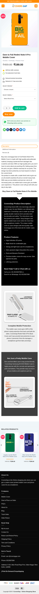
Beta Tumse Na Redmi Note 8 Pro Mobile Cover (29, 455)
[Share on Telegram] (23, 129)
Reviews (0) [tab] (5, 152)
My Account (5, 528)
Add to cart (19, 108)
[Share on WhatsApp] (4, 129)
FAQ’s (3, 504)
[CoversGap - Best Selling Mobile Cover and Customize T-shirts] (19, 6)
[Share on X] (10, 129)
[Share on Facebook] (7, 129)
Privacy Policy (6, 546)
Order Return (5, 518)
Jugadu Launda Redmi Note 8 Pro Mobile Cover (10, 455)
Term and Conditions (8, 542)
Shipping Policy (6, 539)
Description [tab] (5, 146)
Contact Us (5, 532)
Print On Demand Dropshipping (13, 571)
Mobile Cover (5, 497)
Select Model (8, 95)
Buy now (9, 114)
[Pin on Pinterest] (17, 129)
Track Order (5, 514)
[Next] (37, 448)
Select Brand (8, 86)
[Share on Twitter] (14, 129)
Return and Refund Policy (9, 535)
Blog (2, 511)
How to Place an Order (8, 500)
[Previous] (1, 448)
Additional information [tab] (9, 149)
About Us (4, 507)
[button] (3, 5)
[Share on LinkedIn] (20, 129)
